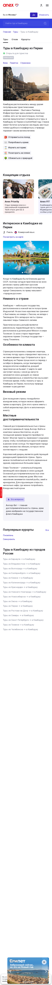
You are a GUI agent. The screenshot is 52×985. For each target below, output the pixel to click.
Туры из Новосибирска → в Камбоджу (22, 596)
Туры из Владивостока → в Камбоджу (21, 564)
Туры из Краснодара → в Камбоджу (20, 587)
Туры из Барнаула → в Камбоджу (19, 559)
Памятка (14, 63)
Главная (7, 32)
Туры (15, 32)
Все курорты (47, 530)
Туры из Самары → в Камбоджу (18, 615)
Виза (5, 63)
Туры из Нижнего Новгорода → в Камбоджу (24, 592)
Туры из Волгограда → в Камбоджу (20, 568)
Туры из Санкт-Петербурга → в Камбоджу (23, 620)
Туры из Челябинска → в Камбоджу (20, 629)
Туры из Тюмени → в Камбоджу (18, 625)
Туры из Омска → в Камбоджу (17, 601)
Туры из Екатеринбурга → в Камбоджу (21, 573)
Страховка (25, 63)
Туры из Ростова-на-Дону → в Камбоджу (23, 611)
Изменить (44, 15)
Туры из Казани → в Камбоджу (18, 578)
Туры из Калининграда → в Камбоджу (21, 582)
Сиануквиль (9, 539)
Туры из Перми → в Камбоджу (18, 606)
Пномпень (8, 535)
